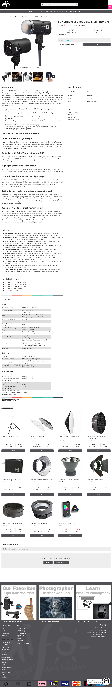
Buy (97, 44)
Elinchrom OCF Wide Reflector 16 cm (41, 480)
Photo (46, 11)
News (3, 631)
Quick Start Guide (72, 112)
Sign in (48, 563)
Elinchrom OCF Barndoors (95, 480)
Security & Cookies (7, 657)
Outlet (80, 11)
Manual (69, 115)
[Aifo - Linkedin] (30, 683)
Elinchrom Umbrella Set (37, 436)
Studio (39, 11)
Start (2, 17)
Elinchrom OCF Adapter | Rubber (11, 523)
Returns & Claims (6, 667)
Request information (7, 660)
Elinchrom (18, 17)
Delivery (3, 652)
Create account (61, 563)
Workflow (64, 11)
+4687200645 (102, 630)
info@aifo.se (102, 628)
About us (4, 636)
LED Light (24, 17)
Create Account (6, 672)
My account (5, 650)
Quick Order (5, 633)
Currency (4, 669)
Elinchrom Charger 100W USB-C (11, 480)
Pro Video (54, 11)
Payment (4, 655)
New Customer (6, 642)
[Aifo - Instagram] (7, 683)
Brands (32, 11)
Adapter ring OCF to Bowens (38, 523)
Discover (73, 11)
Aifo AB (103, 625)
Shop (7, 17)
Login (3, 674)
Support (4, 665)
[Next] (53, 76)
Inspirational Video (73, 119)
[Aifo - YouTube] (18, 683)
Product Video (71, 117)
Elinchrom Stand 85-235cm (9, 436)
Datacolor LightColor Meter (66, 523)
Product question (67, 44)
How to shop (5, 645)
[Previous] (1, 603)
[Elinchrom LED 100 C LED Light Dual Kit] (27, 45)
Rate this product (79, 25)
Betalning (4, 677)
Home (3, 628)
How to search (5, 647)
